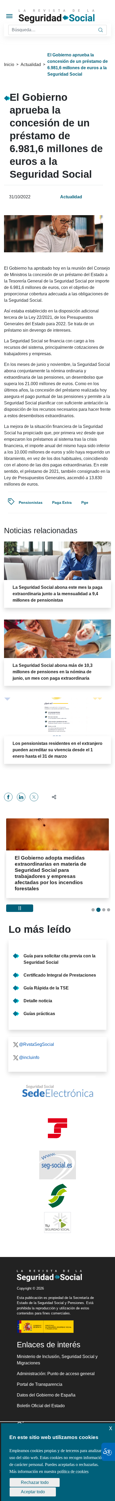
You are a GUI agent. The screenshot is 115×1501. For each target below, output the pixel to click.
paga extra (62, 502)
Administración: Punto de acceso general (56, 1373)
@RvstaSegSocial (36, 1044)
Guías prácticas (39, 1013)
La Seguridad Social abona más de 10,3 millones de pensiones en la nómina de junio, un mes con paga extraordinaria (53, 671)
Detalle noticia (38, 1001)
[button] (51, 797)
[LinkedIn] (21, 797)
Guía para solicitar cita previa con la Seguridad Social (59, 959)
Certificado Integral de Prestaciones (60, 975)
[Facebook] (8, 797)
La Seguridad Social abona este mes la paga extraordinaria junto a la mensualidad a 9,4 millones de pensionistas (57, 593)
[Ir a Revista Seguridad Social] (66, 16)
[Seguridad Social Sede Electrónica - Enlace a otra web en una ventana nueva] (57, 1091)
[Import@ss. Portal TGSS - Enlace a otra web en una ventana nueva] (57, 1128)
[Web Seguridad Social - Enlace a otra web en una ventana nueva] (57, 1165)
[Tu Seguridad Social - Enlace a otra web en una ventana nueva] (57, 1222)
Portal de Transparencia (39, 1384)
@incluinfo (29, 1057)
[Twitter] (34, 797)
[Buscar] (100, 30)
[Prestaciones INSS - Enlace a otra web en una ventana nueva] (57, 1196)
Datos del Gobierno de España (46, 1395)
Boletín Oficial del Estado (41, 1405)
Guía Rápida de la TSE (46, 988)
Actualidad (31, 64)
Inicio (9, 64)
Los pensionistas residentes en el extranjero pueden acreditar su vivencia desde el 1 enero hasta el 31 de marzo (57, 750)
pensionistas (31, 502)
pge (84, 502)
